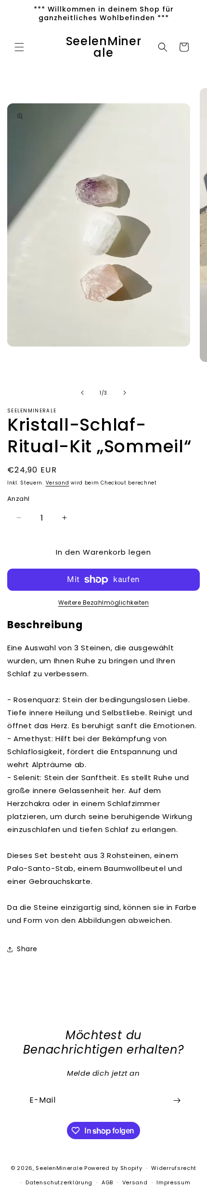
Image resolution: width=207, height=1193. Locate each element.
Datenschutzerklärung (59, 1182)
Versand (57, 482)
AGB (107, 1182)
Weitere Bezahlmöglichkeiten (103, 602)
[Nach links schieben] (82, 392)
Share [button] (27, 949)
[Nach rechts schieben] (124, 392)
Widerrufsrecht (173, 1168)
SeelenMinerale (59, 1168)
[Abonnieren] (176, 1100)
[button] (19, 47)
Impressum (173, 1182)
